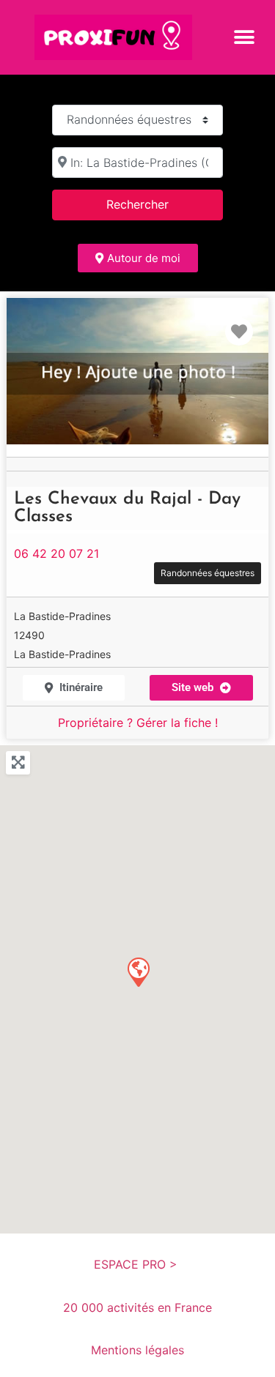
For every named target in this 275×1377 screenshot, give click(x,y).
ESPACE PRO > (137, 1264)
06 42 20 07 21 (56, 553)
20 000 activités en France (137, 1307)
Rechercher (156, 204)
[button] (243, 36)
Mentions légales (137, 1350)
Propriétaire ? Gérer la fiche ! (138, 722)
